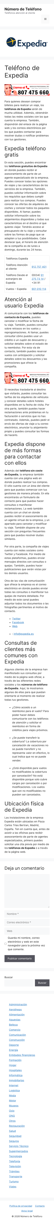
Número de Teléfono (23, 9)
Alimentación (17, 1014)
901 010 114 (39, 288)
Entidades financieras (22, 1055)
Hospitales (15, 1070)
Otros (12, 1120)
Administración (18, 1004)
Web (15, 626)
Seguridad (15, 1136)
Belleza (13, 1024)
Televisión (15, 1166)
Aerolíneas (15, 1009)
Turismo (14, 1181)
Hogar (12, 1065)
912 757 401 (39, 266)
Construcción (17, 1039)
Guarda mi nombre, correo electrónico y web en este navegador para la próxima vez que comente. (26, 943)
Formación (15, 1060)
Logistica (14, 1090)
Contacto (40, 1205)
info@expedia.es (24, 633)
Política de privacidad (20, 1205)
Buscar (8, 977)
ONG (12, 1115)
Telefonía (14, 1161)
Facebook (18, 622)
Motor (12, 1100)
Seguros (14, 1141)
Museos (13, 1105)
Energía (13, 1050)
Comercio (14, 1029)
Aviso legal (27, 1210)
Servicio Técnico (18, 1146)
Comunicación (17, 1034)
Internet (13, 1085)
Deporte (14, 1044)
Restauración (17, 1125)
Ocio (11, 1110)
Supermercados (18, 1151)
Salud (12, 1130)
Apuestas (14, 1019)
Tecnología (15, 1156)
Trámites (14, 1171)
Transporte (15, 1176)
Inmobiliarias (16, 1080)
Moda (12, 1095)
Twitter (16, 618)
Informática (15, 1075)
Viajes (12, 1186)
